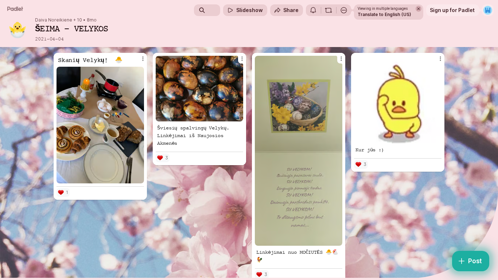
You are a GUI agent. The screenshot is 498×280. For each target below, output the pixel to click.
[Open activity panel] (313, 10)
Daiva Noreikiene (53, 20)
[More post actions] (143, 58)
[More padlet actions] (343, 10)
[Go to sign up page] (488, 10)
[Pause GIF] (435, 137)
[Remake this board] (328, 10)
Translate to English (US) (384, 14)
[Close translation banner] (418, 9)
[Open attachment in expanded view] (100, 125)
